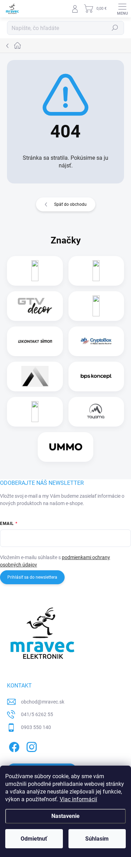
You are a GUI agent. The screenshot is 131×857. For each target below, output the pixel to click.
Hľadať (115, 27)
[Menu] (122, 8)
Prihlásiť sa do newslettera (32, 577)
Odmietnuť (34, 838)
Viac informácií (78, 799)
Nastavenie (65, 816)
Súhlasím (97, 838)
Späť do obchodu (70, 204)
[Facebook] (13, 746)
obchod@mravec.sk (42, 702)
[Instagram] (30, 746)
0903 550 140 (36, 727)
